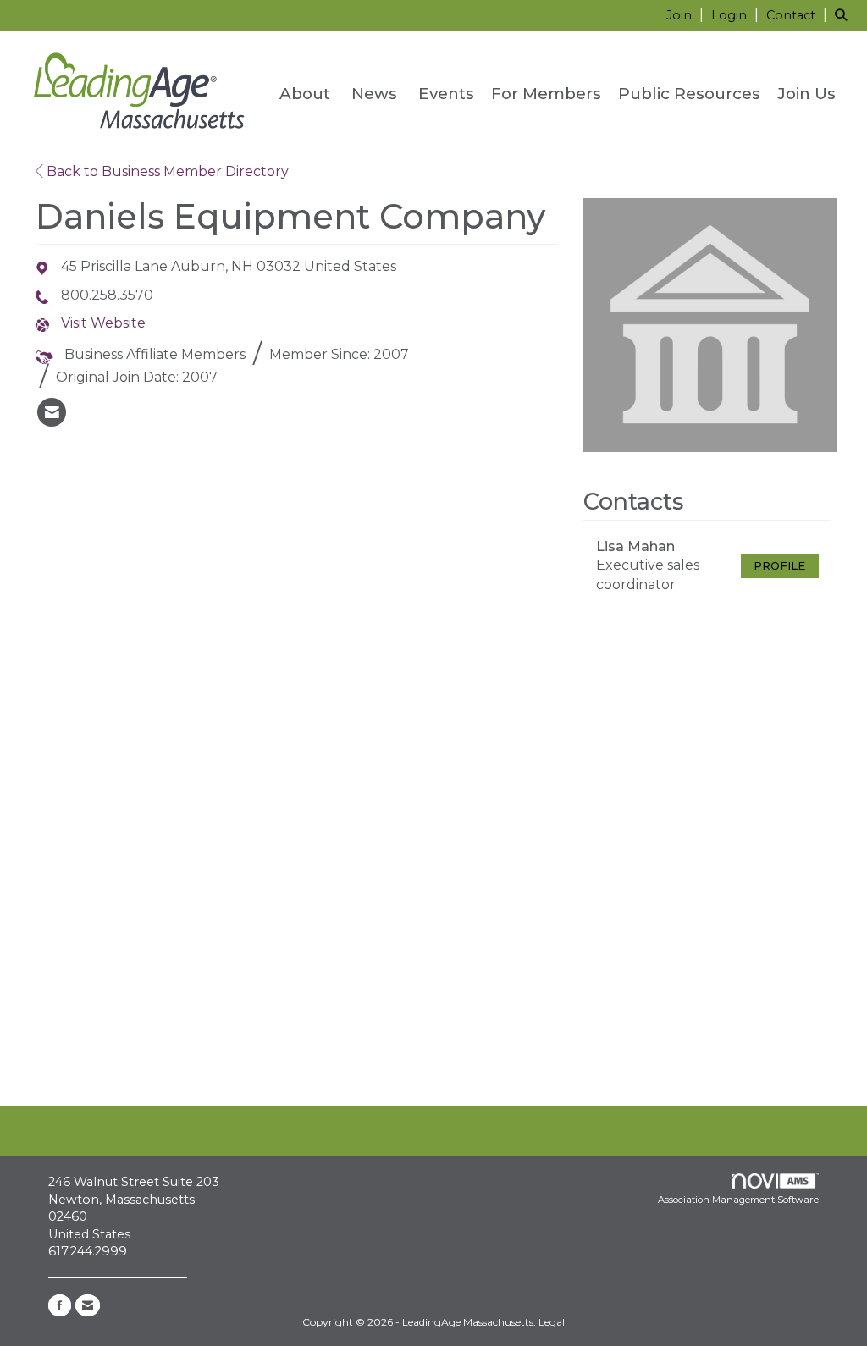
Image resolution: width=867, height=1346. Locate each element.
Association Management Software (738, 1199)
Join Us (806, 93)
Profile (779, 566)
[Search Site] (844, 15)
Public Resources (689, 93)
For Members (546, 93)
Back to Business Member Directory (166, 171)
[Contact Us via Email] (87, 1305)
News (374, 93)
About (304, 93)
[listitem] (687, 15)
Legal (551, 1322)
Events (446, 93)
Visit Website (103, 323)
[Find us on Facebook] (59, 1305)
